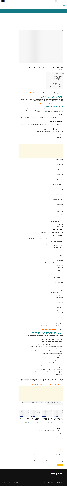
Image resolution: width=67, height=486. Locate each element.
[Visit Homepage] (63, 5)
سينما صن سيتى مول (56, 78)
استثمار (45, 11)
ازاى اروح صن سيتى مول (57, 402)
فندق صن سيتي (57, 82)
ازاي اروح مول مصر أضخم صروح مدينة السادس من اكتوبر (49, 329)
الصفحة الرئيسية (63, 11)
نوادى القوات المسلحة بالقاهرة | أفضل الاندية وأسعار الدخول (36, 420)
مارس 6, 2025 (26, 422)
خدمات (19, 11)
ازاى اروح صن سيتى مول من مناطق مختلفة (54, 86)
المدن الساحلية (29, 11)
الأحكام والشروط (56, 482)
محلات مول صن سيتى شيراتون (55, 79)
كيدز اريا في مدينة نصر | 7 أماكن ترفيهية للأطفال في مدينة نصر (47, 420)
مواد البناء (41, 11)
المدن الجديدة (35, 11)
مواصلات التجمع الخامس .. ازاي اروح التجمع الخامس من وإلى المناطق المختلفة (44, 384)
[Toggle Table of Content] (62, 73)
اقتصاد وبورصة (50, 11)
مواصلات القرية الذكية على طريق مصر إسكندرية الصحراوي (50, 103)
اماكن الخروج (55, 416)
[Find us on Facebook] (4, 1)
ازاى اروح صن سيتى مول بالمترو (49, 402)
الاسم (61, 449)
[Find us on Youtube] (1, 1)
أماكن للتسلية (58, 80)
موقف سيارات (57, 84)
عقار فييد (30, 92)
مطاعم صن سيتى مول (56, 83)
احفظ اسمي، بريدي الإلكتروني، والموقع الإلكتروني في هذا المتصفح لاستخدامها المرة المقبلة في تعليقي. (42, 460)
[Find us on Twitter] (3, 1)
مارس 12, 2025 (49, 422)
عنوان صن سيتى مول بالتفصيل (56, 75)
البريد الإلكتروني (36, 455)
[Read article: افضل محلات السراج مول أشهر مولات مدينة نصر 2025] (24, 413)
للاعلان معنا (48, 482)
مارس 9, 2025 (38, 422)
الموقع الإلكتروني (59, 454)
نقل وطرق (23, 11)
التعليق (61, 433)
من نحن (44, 482)
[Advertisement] (33, 22)
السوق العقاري (56, 11)
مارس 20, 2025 (61, 422)
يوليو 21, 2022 (61, 69)
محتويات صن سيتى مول (57, 76)
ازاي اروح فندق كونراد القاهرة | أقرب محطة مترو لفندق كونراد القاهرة (58, 420)
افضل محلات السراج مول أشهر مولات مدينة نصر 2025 (24, 420)
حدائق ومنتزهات (33, 416)
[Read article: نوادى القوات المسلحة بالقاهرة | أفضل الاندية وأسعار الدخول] (35, 413)
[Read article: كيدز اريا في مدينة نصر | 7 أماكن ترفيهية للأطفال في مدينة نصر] (47, 413)
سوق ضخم (58, 77)
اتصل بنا (52, 482)
